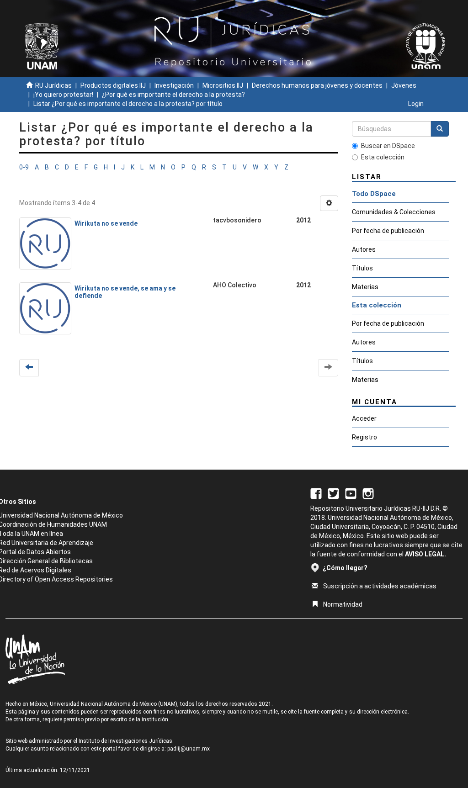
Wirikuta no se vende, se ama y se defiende (125, 292)
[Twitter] (333, 493)
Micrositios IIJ (222, 85)
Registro (364, 437)
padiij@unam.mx (188, 749)
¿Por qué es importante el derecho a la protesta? (173, 94)
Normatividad (342, 604)
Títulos (362, 268)
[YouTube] (350, 493)
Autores (364, 249)
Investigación (174, 85)
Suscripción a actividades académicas (379, 586)
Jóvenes (403, 85)
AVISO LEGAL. (425, 554)
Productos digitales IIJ (113, 85)
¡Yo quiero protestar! (63, 94)
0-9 (24, 167)
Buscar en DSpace (388, 145)
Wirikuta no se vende (106, 223)
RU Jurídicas (53, 85)
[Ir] (440, 129)
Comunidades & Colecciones (394, 212)
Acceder (364, 418)
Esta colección (382, 157)
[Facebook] (316, 493)
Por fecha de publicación (388, 230)
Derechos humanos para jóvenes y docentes (317, 85)
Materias (365, 287)
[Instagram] (368, 493)
